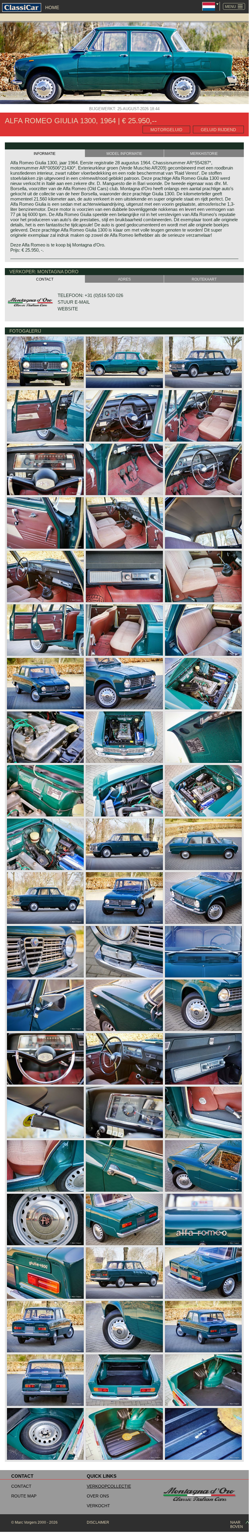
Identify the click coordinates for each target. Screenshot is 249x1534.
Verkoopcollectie (109, 1486)
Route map (23, 1496)
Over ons (98, 1496)
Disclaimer (98, 1522)
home (52, 7)
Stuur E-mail (74, 302)
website (68, 308)
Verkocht (98, 1505)
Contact (21, 1486)
